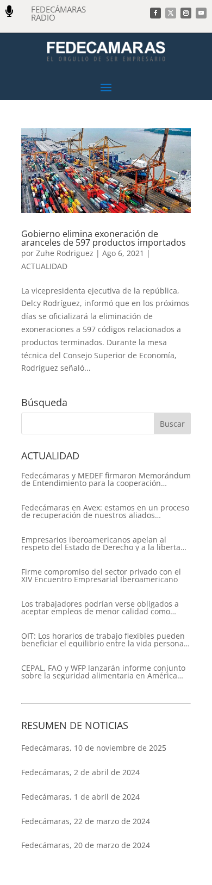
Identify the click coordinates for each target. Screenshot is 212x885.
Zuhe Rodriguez (64, 253)
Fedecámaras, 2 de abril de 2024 (80, 772)
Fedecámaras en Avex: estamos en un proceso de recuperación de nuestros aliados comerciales (105, 511)
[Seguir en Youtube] (201, 13)
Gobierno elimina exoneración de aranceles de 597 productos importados (103, 238)
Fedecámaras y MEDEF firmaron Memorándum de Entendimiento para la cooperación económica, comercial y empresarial (106, 479)
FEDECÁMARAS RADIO (58, 13)
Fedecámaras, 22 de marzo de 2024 (85, 821)
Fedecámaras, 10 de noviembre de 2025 (93, 748)
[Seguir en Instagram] (185, 13)
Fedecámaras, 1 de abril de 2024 (80, 796)
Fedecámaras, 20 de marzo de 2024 (85, 845)
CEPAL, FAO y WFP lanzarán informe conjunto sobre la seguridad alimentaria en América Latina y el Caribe (103, 672)
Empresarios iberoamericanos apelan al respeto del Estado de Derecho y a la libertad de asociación (103, 543)
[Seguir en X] (170, 13)
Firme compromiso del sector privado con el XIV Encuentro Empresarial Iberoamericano (101, 575)
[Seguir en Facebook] (155, 13)
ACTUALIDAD (44, 266)
